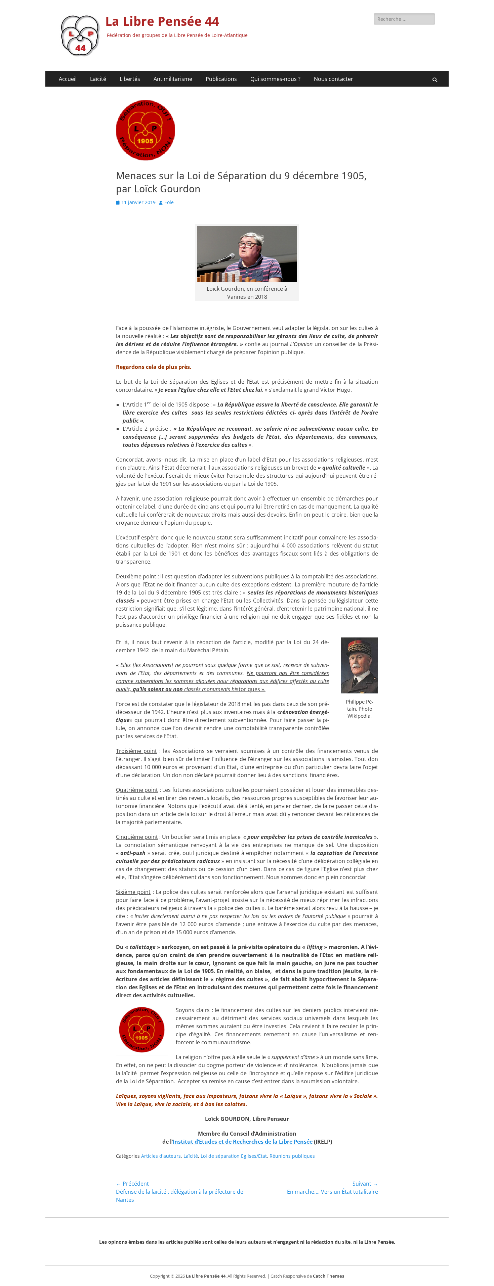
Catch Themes (328, 1276)
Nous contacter (333, 79)
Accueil (68, 79)
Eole (169, 202)
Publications (221, 79)
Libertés (130, 79)
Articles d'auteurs (161, 1156)
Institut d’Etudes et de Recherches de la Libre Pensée (243, 1141)
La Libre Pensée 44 (162, 21)
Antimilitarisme (173, 79)
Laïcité (98, 79)
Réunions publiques (292, 1156)
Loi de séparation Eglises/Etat (234, 1156)
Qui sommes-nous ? (275, 79)
